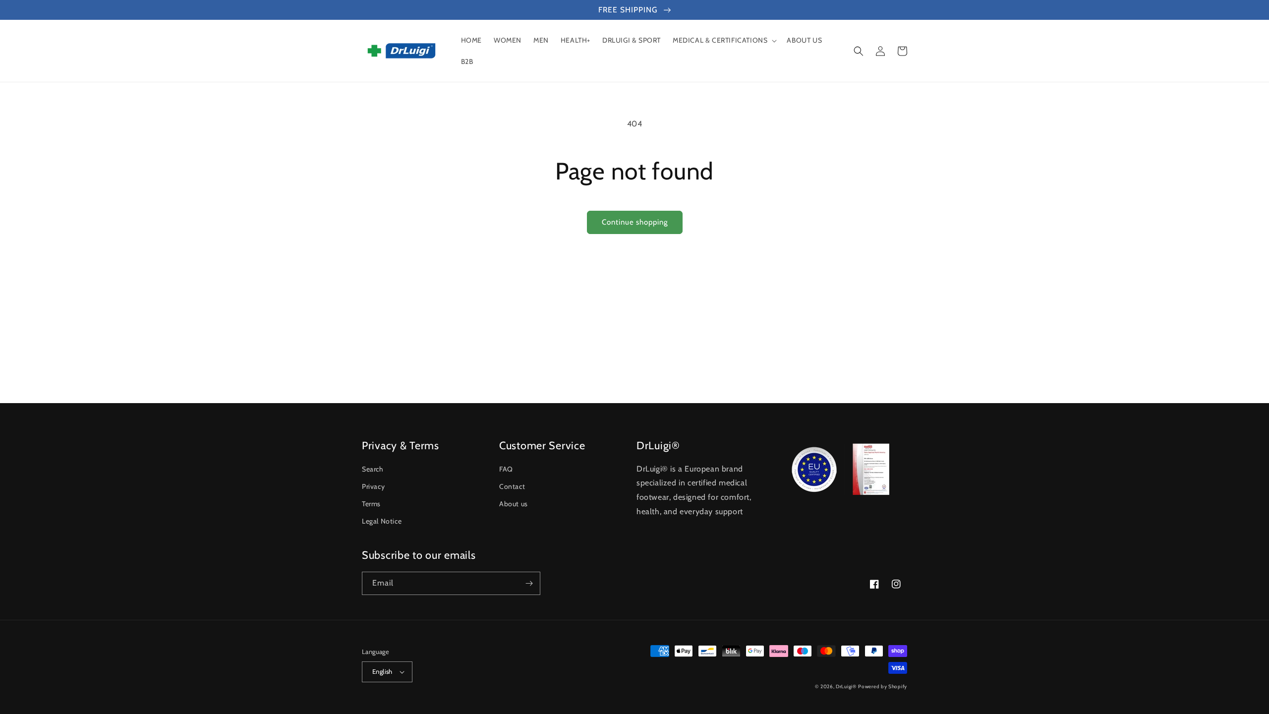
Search (373, 469)
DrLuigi (844, 686)
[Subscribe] (529, 583)
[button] (724, 40)
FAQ (506, 469)
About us (513, 503)
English (382, 671)
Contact (512, 486)
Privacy (373, 486)
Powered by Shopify (882, 686)
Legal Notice (382, 521)
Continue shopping (635, 222)
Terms (371, 503)
